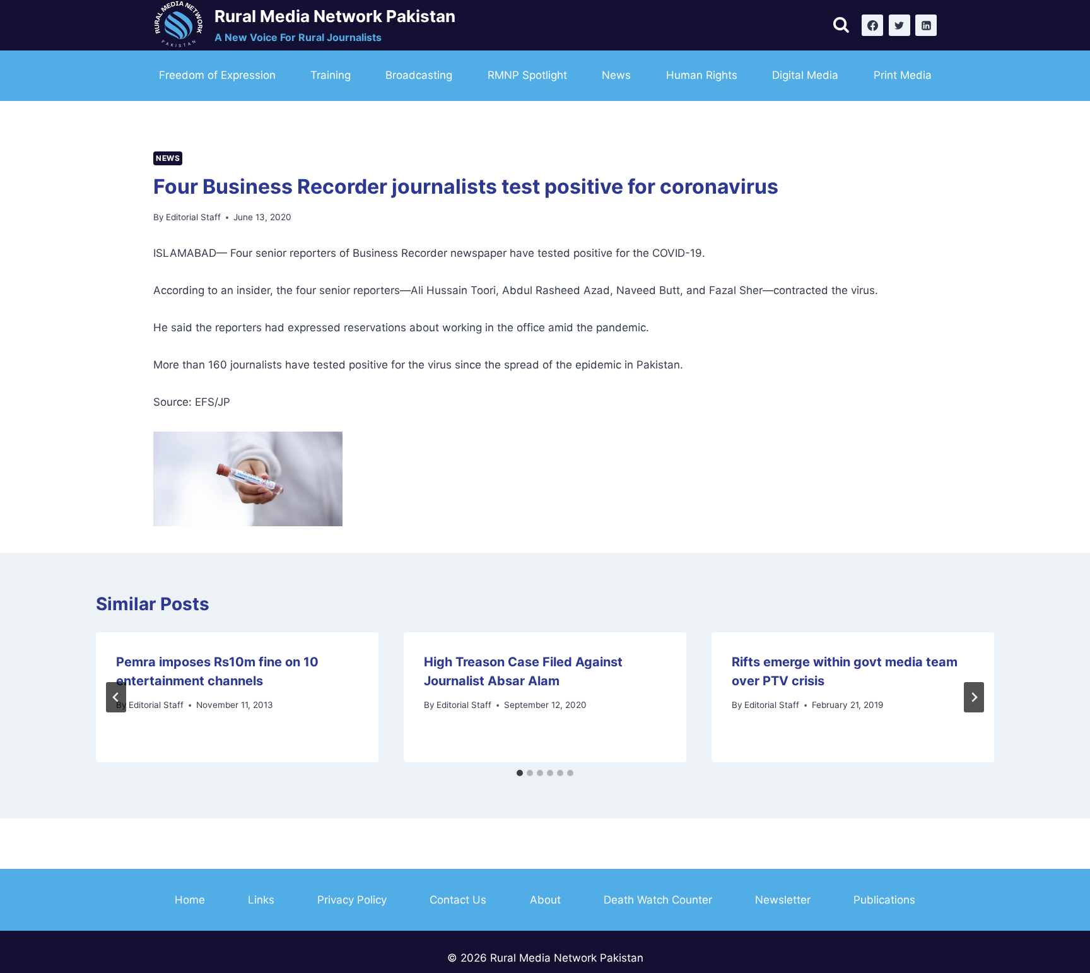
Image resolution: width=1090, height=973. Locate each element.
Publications (884, 899)
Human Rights (701, 75)
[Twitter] (899, 25)
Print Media (903, 75)
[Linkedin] (926, 25)
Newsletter (783, 899)
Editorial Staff (193, 217)
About (545, 899)
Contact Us (458, 899)
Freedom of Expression (217, 75)
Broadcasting (418, 75)
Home (190, 899)
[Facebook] (872, 25)
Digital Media (805, 75)
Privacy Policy (352, 899)
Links (261, 899)
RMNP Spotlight (527, 75)
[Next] (974, 697)
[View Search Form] (841, 25)
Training (330, 75)
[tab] (520, 773)
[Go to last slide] (116, 697)
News (616, 75)
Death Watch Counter (658, 899)
